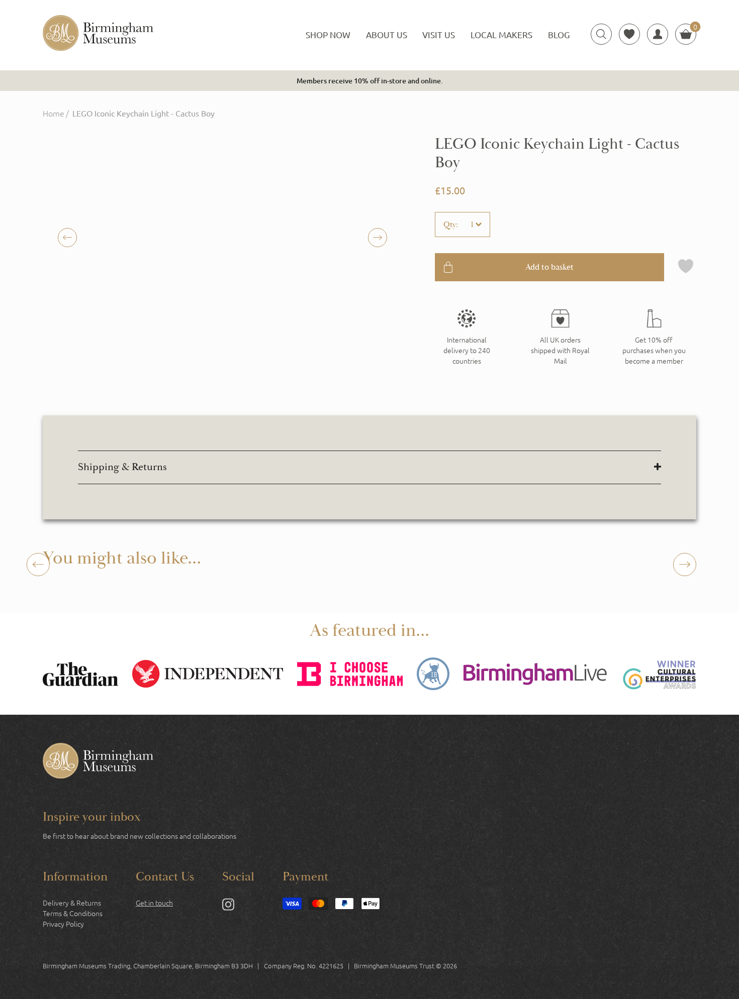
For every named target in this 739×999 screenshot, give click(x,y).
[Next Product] (684, 564)
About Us (386, 34)
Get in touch (154, 903)
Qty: (450, 224)
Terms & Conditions (73, 913)
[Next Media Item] (67, 237)
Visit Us (438, 34)
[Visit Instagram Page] (228, 906)
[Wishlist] (629, 34)
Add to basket (549, 267)
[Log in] (657, 34)
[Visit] (654, 337)
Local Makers (501, 34)
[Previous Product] (38, 564)
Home (53, 113)
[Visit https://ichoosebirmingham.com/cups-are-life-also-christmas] (350, 675)
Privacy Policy (63, 924)
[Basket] (685, 34)
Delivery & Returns (72, 903)
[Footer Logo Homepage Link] (98, 762)
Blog (559, 34)
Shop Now (328, 34)
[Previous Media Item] (377, 237)
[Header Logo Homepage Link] (98, 34)
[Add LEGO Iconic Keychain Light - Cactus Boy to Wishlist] (685, 267)
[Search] (601, 34)
